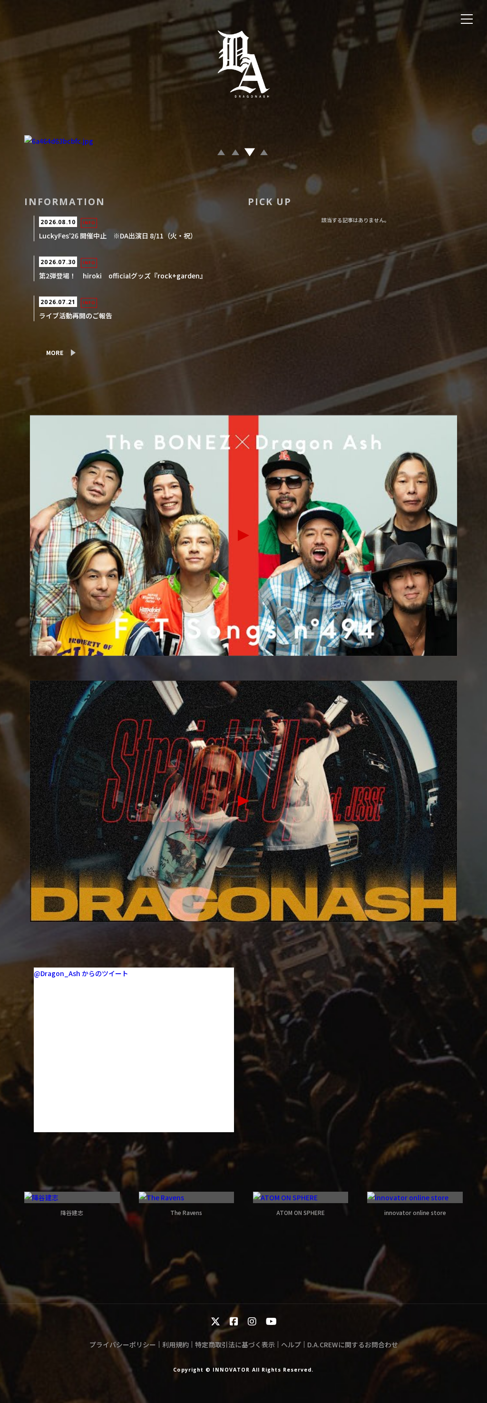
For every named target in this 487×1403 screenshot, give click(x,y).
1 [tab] (222, 154)
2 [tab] (236, 154)
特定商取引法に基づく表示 (235, 1344)
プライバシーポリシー (122, 1344)
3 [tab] (250, 154)
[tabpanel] (243, 141)
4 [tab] (265, 154)
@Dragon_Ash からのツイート (81, 973)
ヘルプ (291, 1344)
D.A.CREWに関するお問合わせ (352, 1344)
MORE (54, 352)
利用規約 (175, 1344)
